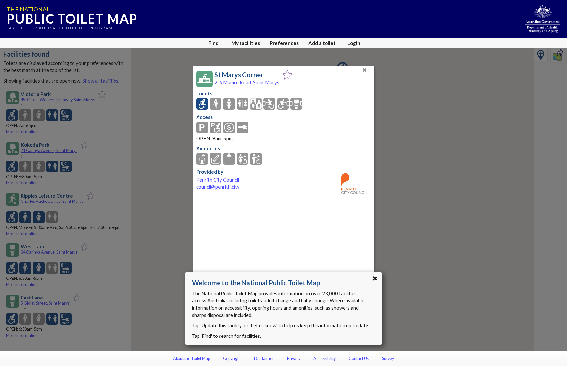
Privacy (293, 358)
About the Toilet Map (191, 358)
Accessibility (324, 358)
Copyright (232, 358)
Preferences (284, 43)
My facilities (245, 43)
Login (353, 43)
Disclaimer (264, 358)
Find (213, 43)
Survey (388, 358)
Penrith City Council (217, 180)
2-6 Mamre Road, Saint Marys (246, 82)
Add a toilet (322, 43)
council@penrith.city (218, 187)
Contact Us (359, 358)
